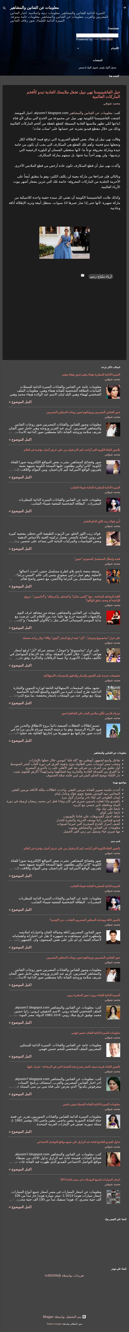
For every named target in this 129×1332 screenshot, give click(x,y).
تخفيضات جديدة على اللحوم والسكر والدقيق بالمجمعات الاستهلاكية (81, 675)
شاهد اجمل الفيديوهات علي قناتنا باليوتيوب (91, 816)
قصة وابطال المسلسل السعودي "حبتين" (97, 558)
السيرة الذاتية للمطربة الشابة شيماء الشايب (95, 487)
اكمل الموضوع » (20, 402)
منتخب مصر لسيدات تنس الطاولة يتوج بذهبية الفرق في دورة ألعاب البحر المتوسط (65, 764)
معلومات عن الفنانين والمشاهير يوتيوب (94, 827)
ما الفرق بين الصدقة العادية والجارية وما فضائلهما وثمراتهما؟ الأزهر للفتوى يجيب (66, 771)
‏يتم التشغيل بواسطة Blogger (62, 1316)
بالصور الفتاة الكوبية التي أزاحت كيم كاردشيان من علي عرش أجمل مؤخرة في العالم (72, 449)
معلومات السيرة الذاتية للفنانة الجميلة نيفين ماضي (91, 1104)
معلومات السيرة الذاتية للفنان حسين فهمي (95, 1032)
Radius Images (54, 1324)
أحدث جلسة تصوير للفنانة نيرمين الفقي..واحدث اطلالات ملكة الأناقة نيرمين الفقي (66, 790)
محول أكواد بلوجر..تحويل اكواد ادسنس (97, 67)
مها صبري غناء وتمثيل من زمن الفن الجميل (91, 831)
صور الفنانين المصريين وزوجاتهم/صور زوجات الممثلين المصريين (83, 412)
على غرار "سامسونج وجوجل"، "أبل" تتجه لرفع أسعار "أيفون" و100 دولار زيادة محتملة (71, 638)
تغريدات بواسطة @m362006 (64, 1275)
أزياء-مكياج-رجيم (101, 276)
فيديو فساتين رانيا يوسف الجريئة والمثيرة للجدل (88, 820)
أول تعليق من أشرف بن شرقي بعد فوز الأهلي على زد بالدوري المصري (72, 767)
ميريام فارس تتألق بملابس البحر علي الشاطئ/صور (91, 713)
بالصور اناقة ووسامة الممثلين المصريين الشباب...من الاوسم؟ (85, 919)
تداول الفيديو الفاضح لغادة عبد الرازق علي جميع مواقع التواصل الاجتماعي (78, 1141)
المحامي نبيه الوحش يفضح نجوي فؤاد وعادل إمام (87, 793)
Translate (106, 39)
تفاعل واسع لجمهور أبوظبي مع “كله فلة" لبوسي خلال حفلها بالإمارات (74, 760)
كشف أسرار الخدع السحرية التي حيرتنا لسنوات (88, 824)
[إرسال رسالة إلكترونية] (82, 276)
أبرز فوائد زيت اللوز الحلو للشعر (101, 521)
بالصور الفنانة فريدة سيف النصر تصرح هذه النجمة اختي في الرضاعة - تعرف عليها (73, 1066)
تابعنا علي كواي (110, 812)
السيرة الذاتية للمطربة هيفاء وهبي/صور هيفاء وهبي (91, 374)
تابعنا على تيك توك (108, 808)
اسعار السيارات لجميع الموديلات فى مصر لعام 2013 (90, 1179)
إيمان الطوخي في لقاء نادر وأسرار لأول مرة (91, 797)
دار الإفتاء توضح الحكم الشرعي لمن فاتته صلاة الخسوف (83, 775)
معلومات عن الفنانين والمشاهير (34, 7)
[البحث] (4, 8)
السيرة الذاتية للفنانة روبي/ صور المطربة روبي (93, 995)
